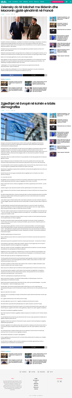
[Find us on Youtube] (61, 381)
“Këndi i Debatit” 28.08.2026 (63, 55)
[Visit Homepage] (3, 2)
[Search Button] (70, 1)
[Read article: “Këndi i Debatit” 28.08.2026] (53, 57)
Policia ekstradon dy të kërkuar (64, 29)
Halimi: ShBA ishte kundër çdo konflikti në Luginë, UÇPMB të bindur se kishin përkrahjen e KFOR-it (63, 45)
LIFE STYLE (31, 1)
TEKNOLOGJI (36, 1)
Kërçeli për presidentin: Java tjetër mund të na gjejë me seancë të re (63, 18)
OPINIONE (42, 1)
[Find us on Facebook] (58, 381)
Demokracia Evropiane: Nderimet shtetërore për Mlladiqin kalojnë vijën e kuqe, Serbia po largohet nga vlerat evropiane (39, 89)
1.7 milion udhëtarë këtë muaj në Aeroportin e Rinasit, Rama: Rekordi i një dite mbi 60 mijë (39, 83)
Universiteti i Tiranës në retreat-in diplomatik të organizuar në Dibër (15, 83)
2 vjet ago (8, 14)
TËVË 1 (35, 395)
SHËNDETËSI (25, 1)
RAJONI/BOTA (15, 1)
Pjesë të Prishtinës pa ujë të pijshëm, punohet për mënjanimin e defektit (63, 51)
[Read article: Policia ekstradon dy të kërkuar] (53, 31)
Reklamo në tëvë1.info (58, 1)
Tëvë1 (3, 14)
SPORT (20, 1)
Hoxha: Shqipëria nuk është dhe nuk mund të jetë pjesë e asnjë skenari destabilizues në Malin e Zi (15, 89)
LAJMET (9, 1)
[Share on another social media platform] (46, 75)
